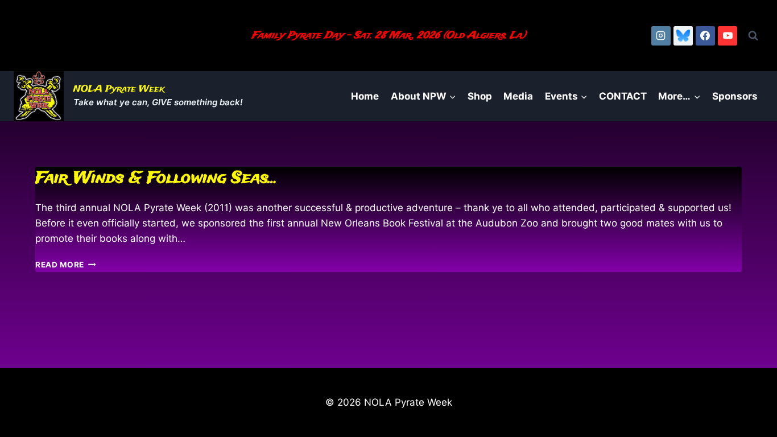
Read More (65, 264)
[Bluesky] (683, 36)
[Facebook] (705, 36)
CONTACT (623, 96)
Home (365, 96)
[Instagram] (661, 36)
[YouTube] (727, 36)
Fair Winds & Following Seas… (156, 178)
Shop (480, 96)
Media (518, 96)
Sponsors (735, 96)
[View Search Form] (753, 36)
